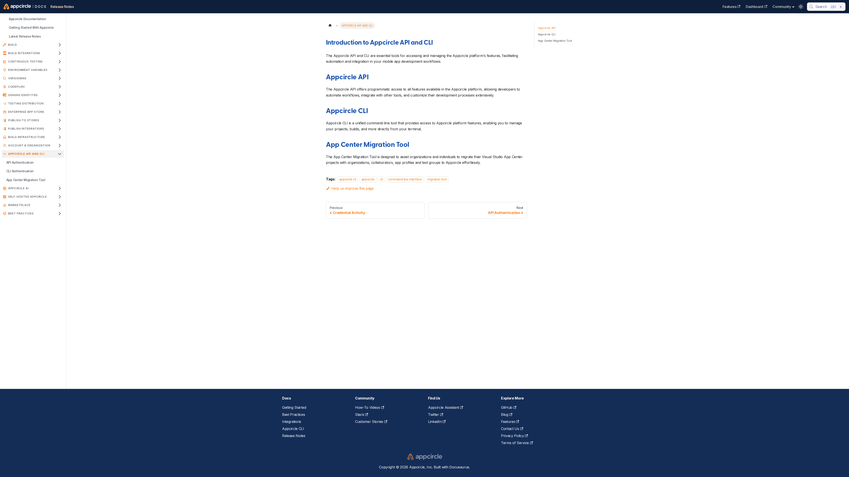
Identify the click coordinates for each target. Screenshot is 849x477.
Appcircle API (347, 77)
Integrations (291, 421)
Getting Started (294, 407)
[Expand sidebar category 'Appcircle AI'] (59, 188)
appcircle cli (347, 179)
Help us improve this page (352, 188)
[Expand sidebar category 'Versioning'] (59, 78)
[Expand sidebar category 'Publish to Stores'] (59, 120)
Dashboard (754, 6)
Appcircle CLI (347, 111)
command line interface (405, 179)
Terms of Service (515, 443)
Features (729, 6)
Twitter (433, 414)
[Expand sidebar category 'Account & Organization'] (59, 145)
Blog (504, 414)
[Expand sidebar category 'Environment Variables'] (59, 70)
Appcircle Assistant (443, 407)
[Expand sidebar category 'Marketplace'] (59, 205)
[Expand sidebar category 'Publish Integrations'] (59, 128)
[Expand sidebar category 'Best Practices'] (59, 213)
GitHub (506, 407)
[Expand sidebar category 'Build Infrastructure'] (59, 137)
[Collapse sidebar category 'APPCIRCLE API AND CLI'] (59, 154)
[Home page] (330, 25)
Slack (359, 414)
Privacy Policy (512, 435)
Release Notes (62, 6)
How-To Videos (367, 407)
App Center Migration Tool (367, 145)
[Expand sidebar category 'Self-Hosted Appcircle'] (59, 197)
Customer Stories (369, 421)
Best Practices (293, 414)
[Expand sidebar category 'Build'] (59, 45)
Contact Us (510, 428)
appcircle (368, 179)
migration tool (437, 179)
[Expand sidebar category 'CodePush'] (59, 87)
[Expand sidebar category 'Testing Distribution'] (59, 103)
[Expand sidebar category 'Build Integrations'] (59, 53)
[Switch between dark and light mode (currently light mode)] (800, 6)
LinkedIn (435, 421)
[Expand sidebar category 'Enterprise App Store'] (59, 112)
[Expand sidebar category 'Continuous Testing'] (59, 61)
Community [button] (782, 6)
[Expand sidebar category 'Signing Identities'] (59, 95)
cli (381, 179)
